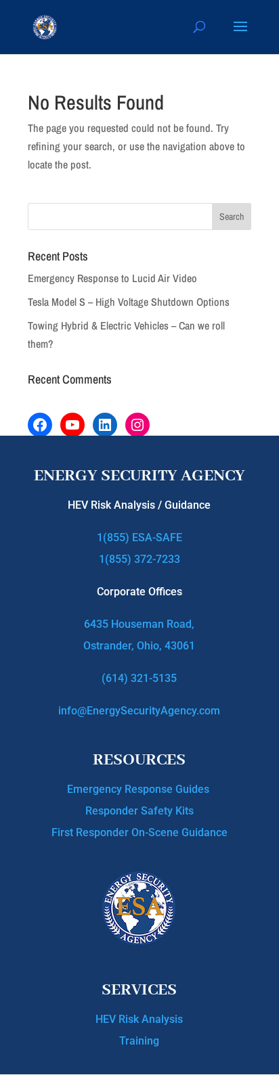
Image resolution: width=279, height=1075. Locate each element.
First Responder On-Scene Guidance (139, 832)
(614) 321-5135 (139, 678)
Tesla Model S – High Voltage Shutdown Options (129, 301)
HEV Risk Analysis (139, 1019)
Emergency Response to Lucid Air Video (112, 278)
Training (139, 1040)
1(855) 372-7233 (139, 559)
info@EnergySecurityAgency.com (139, 710)
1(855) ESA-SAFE (139, 537)
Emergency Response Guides (139, 789)
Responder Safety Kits (139, 810)
